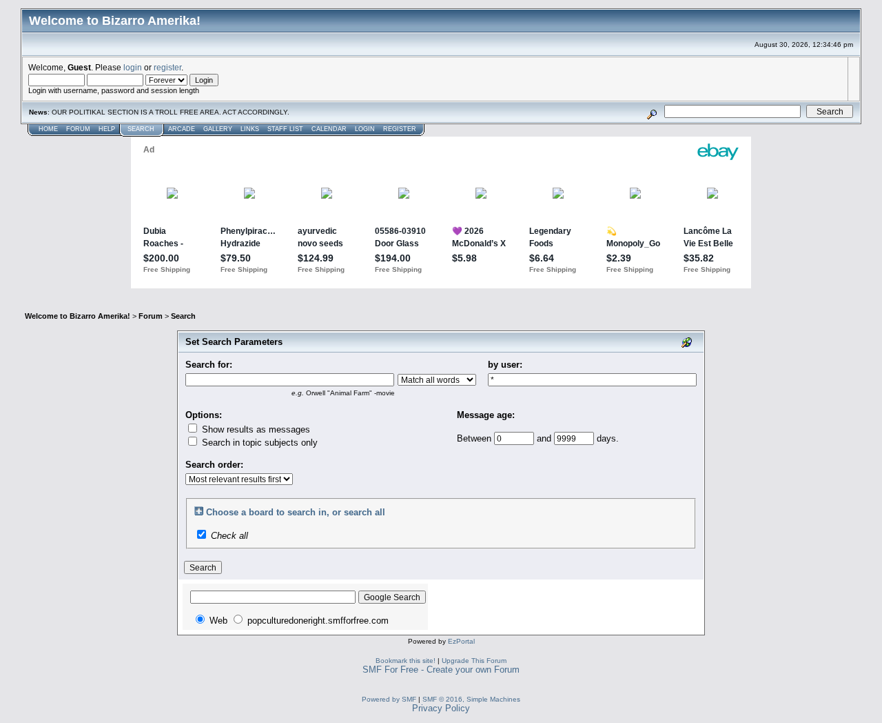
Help (107, 129)
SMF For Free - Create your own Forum (441, 669)
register (167, 67)
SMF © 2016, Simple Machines (471, 699)
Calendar (329, 129)
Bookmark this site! (405, 660)
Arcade (181, 129)
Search (140, 129)
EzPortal (461, 641)
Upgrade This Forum (474, 660)
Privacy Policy (441, 708)
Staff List (285, 129)
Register (399, 129)
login (132, 67)
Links (249, 129)
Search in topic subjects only (258, 442)
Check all (229, 536)
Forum (78, 129)
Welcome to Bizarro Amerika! (77, 316)
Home (48, 129)
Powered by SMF (389, 699)
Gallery (217, 129)
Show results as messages (254, 429)
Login (365, 129)
